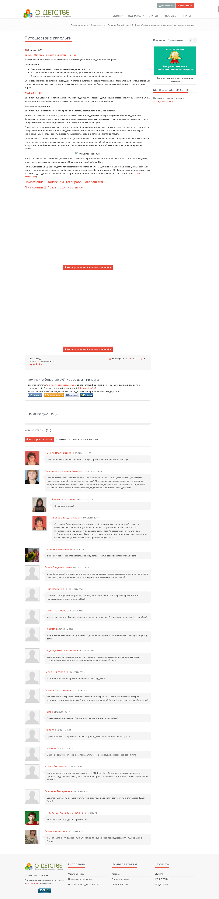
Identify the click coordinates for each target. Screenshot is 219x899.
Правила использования (80, 879)
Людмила (51, 628)
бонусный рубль (86, 387)
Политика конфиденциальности (83, 884)
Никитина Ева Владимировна (64, 813)
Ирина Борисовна (56, 766)
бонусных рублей (163, 101)
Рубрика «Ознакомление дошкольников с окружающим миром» (163, 25)
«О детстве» (34, 883)
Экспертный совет (120, 884)
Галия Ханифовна (56, 831)
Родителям (161, 879)
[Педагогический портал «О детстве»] (47, 16)
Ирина (49, 711)
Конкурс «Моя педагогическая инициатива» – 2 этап (50, 54)
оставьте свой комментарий (62, 384)
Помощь (170, 15)
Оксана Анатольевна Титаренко (65, 471)
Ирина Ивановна (55, 610)
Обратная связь (76, 873)
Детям (117, 15)
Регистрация (167, 5)
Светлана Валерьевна (58, 791)
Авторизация (185, 5)
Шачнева (50, 748)
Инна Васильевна (56, 589)
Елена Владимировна (58, 567)
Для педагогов (98, 25)
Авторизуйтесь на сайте (40, 439)
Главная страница (79, 25)
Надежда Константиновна (61, 650)
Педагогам (135, 15)
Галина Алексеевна (64, 499)
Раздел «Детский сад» (118, 25)
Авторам (116, 873)
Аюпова (50, 730)
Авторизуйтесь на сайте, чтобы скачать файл (88, 267)
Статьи (153, 15)
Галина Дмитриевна (58, 690)
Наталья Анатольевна (59, 549)
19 (143, 358)
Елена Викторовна (56, 672)
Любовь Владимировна (60, 453)
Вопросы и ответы (120, 879)
